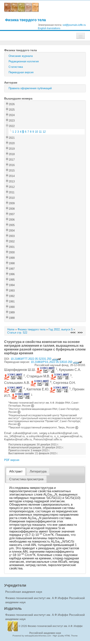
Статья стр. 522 (17, 332)
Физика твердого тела (25, 19)
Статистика (16, 66)
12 (44, 131)
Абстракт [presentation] (16, 471)
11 (40, 131)
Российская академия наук (23, 591)
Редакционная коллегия (24, 61)
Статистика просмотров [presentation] (26, 479)
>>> (80, 332)
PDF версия (11, 460)
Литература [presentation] (38, 471)
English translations (49, 28)
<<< (73, 332)
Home (10, 329)
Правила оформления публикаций (30, 88)
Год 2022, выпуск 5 (61, 329)
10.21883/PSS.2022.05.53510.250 (52, 362)
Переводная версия (21, 72)
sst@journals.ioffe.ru (74, 25)
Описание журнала (21, 56)
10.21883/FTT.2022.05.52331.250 (31, 358)
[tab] (16, 471)
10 (36, 131)
